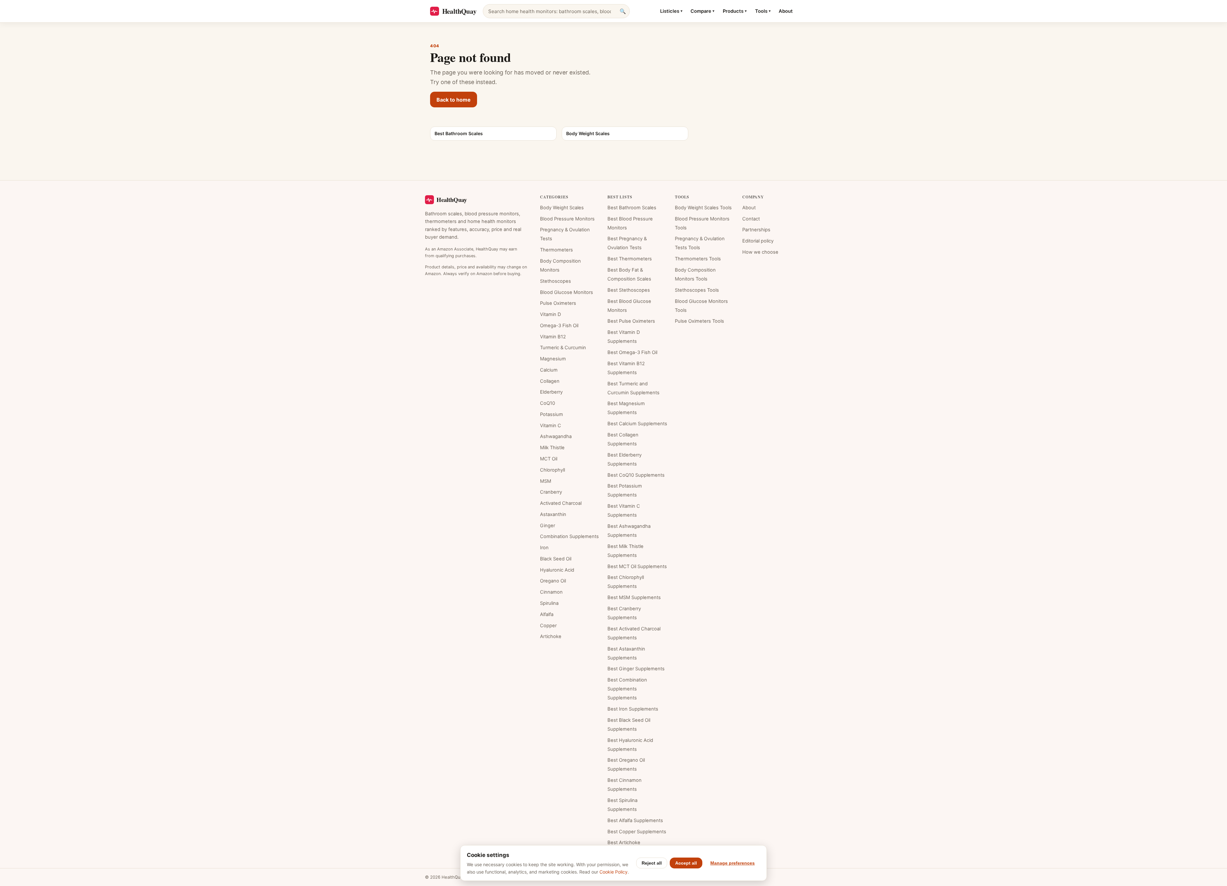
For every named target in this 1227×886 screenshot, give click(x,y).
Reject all (652, 863)
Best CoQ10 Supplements (636, 475)
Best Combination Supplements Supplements (627, 689)
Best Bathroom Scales (631, 208)
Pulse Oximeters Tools (699, 321)
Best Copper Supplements (636, 832)
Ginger (547, 525)
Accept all (686, 863)
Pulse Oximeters (558, 303)
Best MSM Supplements (634, 597)
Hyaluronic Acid (557, 570)
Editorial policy (758, 241)
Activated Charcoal (561, 503)
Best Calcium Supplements (637, 424)
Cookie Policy (613, 871)
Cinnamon (551, 592)
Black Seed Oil (555, 559)
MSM (545, 481)
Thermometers (556, 250)
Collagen (549, 381)
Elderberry (551, 392)
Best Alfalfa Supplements (635, 820)
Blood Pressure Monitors (567, 219)
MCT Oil (548, 459)
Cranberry (551, 492)
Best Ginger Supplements (636, 669)
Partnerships (756, 230)
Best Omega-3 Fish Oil (632, 352)
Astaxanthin (553, 514)
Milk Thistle (552, 448)
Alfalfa (546, 614)
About (786, 11)
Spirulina (549, 603)
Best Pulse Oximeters (631, 321)
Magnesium (553, 359)
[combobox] (556, 11)
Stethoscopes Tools (697, 290)
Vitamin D (550, 314)
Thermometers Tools (698, 259)
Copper (548, 625)
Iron (544, 548)
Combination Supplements (569, 536)
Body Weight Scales (562, 208)
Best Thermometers (629, 259)
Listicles (671, 11)
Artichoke (550, 636)
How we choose (760, 252)
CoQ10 (547, 403)
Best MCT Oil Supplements (637, 566)
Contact (751, 219)
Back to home (453, 99)
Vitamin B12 (553, 337)
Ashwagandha (556, 436)
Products (735, 11)
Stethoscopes (555, 281)
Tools (763, 11)
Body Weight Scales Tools (703, 208)
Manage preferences (732, 863)
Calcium (549, 370)
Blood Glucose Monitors (566, 292)
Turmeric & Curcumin (563, 348)
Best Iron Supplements (632, 709)
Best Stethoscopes (628, 290)
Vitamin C (550, 425)
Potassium (551, 414)
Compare (702, 11)
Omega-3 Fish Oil (559, 325)
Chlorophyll (552, 470)
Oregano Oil (553, 581)
